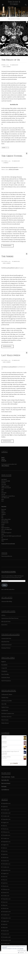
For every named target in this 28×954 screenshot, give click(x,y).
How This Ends (4, 521)
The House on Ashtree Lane (7, 713)
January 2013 (6, 860)
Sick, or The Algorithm (6, 529)
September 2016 (6, 819)
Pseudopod (21, 268)
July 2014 (5, 825)
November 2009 (7, 911)
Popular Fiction (5, 707)
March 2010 (5, 908)
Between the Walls (5, 481)
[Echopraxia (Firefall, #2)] (25, 749)
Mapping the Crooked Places (8, 496)
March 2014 (5, 829)
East (2, 491)
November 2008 (7, 940)
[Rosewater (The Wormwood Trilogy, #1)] (25, 744)
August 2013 (6, 845)
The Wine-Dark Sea (6, 756)
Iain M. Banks (4, 738)
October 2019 (6, 810)
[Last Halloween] (26, 352)
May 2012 (5, 880)
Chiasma (3, 512)
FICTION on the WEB (6, 701)
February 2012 (6, 889)
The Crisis (3, 484)
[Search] (24, 5)
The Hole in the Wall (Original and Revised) (11, 536)
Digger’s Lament (5, 486)
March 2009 (6, 930)
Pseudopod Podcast (5, 648)
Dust (2, 489)
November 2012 (6, 864)
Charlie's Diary (4, 697)
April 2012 (5, 883)
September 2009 (7, 918)
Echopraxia (4, 746)
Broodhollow (4, 665)
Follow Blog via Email (8, 571)
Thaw (2, 534)
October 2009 (6, 915)
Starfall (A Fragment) (6, 532)
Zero (2, 501)
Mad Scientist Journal (6, 644)
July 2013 (5, 848)
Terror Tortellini (5, 674)
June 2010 (5, 902)
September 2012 (6, 870)
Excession (4, 737)
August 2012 (6, 873)
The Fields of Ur (10, 59)
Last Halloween (10, 355)
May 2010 (5, 905)
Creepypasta (4, 671)
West (2, 541)
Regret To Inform (5, 527)
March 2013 (5, 857)
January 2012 (6, 892)
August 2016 (6, 822)
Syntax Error (4, 624)
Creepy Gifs (4, 668)
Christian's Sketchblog (6, 601)
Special (3, 531)
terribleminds (4, 710)
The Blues (3, 482)
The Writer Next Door (6, 716)
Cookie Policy (21, 948)
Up (2, 537)
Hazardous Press (5, 641)
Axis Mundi (4, 479)
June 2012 (5, 876)
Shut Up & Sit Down (5, 621)
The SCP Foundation (6, 680)
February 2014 (6, 832)
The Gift (3, 494)
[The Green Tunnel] (26, 153)
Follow (4, 585)
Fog (2, 517)
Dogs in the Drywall (6, 487)
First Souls (3, 492)
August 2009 (6, 921)
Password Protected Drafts (8, 543)
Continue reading (6, 246)
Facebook (3, 461)
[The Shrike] (26, 254)
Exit (2, 516)
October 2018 (6, 816)
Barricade (3, 509)
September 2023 (6, 803)
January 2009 (6, 934)
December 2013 (6, 835)
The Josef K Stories (14, 3)
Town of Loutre (4, 720)
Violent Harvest (5, 723)
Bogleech (3, 661)
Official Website (5, 466)
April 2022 (5, 806)
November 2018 (6, 813)
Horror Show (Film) (6, 519)
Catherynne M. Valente (6, 694)
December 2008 (6, 937)
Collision (3, 514)
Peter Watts (4, 747)
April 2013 (5, 854)
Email (2, 457)
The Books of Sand (5, 677)
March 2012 (5, 886)
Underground (4, 539)
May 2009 (5, 927)
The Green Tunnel (11, 156)
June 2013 (5, 851)
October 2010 (6, 895)
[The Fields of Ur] (26, 22)
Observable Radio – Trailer (8, 777)
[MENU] (2, 5)
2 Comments (5, 162)
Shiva (2, 499)
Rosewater (4, 741)
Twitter (3, 459)
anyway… (3, 615)
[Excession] (25, 739)
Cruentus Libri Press (6, 638)
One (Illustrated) (5, 497)
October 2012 (6, 867)
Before (3, 511)
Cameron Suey (15, 64)
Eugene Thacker (5, 754)
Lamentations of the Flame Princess (9, 618)
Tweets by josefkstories (6, 556)
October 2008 (6, 943)
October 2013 (6, 838)
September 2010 (6, 899)
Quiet (2, 526)
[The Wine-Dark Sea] (25, 759)
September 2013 (6, 841)
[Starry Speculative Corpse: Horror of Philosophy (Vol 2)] (25, 754)
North (2, 524)
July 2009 (5, 924)
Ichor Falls (3, 704)
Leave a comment (7, 66)
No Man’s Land (4, 522)
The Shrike (7, 256)
